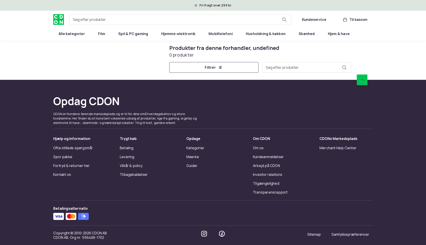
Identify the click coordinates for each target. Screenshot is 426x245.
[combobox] (180, 19)
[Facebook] (222, 234)
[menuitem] (71, 33)
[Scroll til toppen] (362, 79)
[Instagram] (204, 234)
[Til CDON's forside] (58, 19)
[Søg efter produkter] (284, 19)
